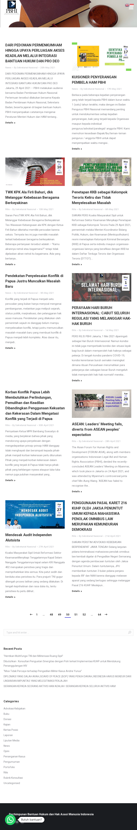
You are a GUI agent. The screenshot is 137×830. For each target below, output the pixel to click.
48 (51, 614)
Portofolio (9, 767)
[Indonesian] (132, 5)
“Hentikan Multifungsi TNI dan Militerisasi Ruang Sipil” (33, 656)
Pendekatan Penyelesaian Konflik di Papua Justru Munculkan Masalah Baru (34, 281)
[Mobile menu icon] (131, 7)
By (26, 67)
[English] (127, 5)
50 (67, 614)
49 (59, 614)
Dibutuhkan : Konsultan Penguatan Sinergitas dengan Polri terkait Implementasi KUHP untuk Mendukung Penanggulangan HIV (62, 663)
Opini (6, 751)
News (8, 67)
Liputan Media (11, 740)
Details (9, 122)
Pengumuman (12, 761)
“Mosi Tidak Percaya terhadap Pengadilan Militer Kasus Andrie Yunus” (43, 671)
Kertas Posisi (11, 729)
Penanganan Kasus (14, 756)
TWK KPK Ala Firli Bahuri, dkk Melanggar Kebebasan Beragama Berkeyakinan (32, 197)
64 (99, 614)
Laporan (8, 735)
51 (76, 614)
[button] (10, 819)
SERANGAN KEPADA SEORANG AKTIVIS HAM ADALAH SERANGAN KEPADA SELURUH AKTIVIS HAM (60, 686)
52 (84, 614)
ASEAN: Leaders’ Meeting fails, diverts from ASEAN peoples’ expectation (97, 429)
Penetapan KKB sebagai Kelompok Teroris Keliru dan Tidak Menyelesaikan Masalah (100, 197)
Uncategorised (12, 783)
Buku (6, 713)
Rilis (7, 209)
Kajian (7, 724)
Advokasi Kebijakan (14, 708)
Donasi (7, 719)
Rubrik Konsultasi (13, 777)
